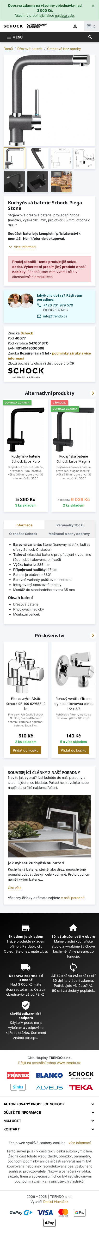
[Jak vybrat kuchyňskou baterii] (49, 826)
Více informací (25, 247)
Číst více (14, 888)
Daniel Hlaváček (55, 1202)
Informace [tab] (24, 525)
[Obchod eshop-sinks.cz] (18, 1087)
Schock (27, 333)
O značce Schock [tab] (23, 534)
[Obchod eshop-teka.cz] (81, 1087)
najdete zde (64, 15)
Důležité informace (22, 1112)
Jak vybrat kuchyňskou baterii (37, 863)
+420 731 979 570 (58, 305)
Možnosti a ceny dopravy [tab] (69, 534)
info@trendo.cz (55, 316)
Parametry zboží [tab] (69, 525)
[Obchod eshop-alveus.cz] (49, 1087)
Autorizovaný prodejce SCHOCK (34, 1104)
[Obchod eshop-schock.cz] (81, 1075)
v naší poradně (72, 898)
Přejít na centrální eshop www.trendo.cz (49, 1063)
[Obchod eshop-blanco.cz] (49, 1075)
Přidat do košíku (25, 750)
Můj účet (12, 1121)
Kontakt (12, 1129)
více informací (80, 1143)
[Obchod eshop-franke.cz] (18, 1075)
